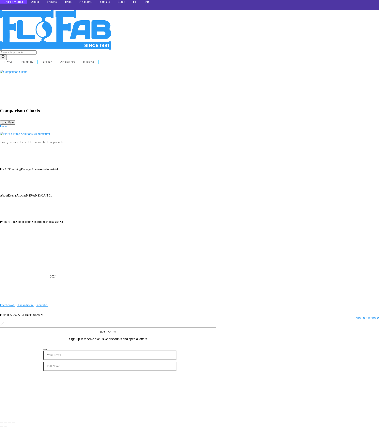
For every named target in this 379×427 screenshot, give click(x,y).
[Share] (9, 422)
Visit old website (367, 318)
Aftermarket (17, 248)
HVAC (8, 61)
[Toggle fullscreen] (5, 422)
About (35, 1)
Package (46, 61)
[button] (3, 126)
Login (121, 1)
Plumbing (27, 61)
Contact (105, 1)
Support (5, 248)
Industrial (89, 61)
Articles (21, 195)
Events (12, 195)
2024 (53, 276)
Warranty (49, 248)
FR (147, 1)
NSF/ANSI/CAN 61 (39, 195)
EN (135, 1)
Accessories (67, 61)
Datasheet (57, 221)
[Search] (3, 57)
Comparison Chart (27, 221)
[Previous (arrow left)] (1, 426)
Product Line (8, 221)
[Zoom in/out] (1, 422)
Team (68, 1)
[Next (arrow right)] (5, 426)
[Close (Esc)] (13, 422)
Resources (85, 1)
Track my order (13, 1)
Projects (52, 1)
